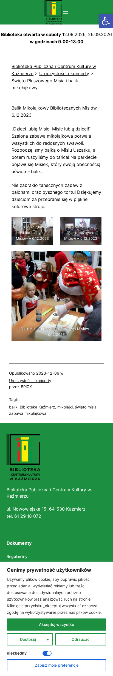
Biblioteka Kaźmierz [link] (37, 407)
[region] (56, 619)
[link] (106, 21)
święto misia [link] (86, 407)
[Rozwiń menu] (65, 12)
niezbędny (17, 653)
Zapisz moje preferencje (56, 665)
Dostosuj (28, 639)
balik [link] (13, 407)
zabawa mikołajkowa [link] (27, 413)
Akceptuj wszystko (56, 624)
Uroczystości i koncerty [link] (30, 380)
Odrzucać (80, 639)
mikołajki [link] (65, 407)
